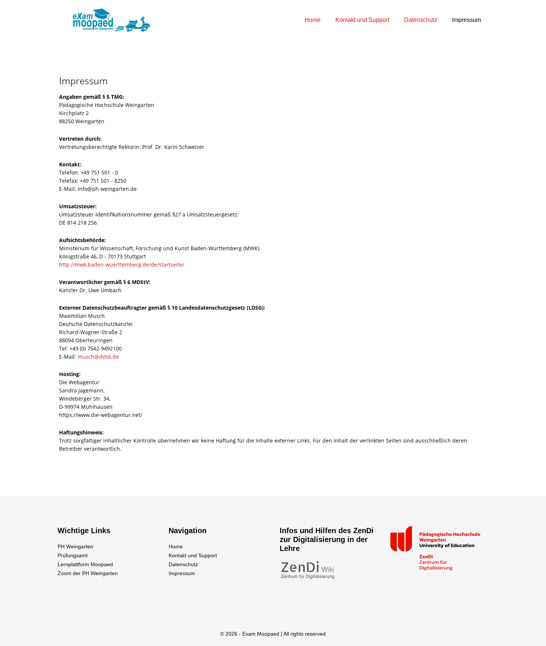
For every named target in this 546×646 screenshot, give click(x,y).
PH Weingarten (75, 546)
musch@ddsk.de (98, 356)
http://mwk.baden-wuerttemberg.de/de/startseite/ (121, 264)
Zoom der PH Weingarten (88, 573)
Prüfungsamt (73, 555)
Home (313, 20)
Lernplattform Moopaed (85, 564)
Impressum (466, 20)
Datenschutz (420, 20)
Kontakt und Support (362, 20)
